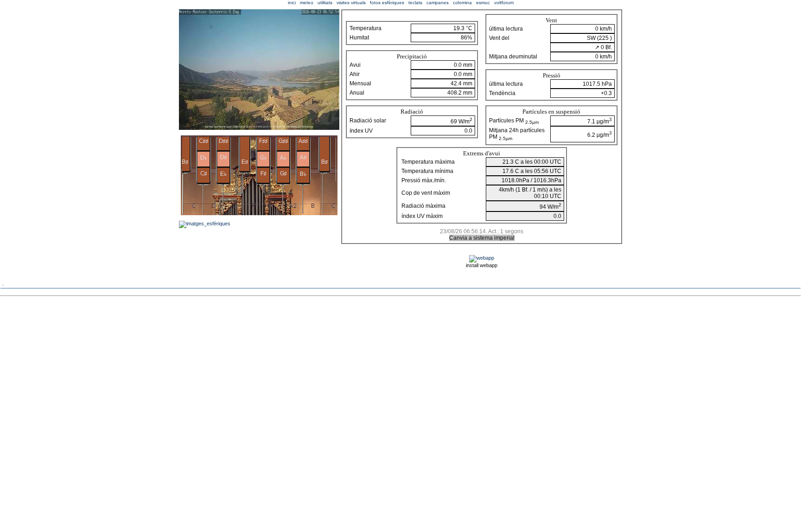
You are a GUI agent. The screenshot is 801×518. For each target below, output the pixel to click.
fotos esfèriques (387, 2)
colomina (462, 2)
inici (292, 2)
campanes (437, 2)
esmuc (483, 2)
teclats (415, 2)
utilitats (325, 2)
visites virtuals (351, 2)
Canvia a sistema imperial (482, 238)
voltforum (504, 2)
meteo (306, 2)
